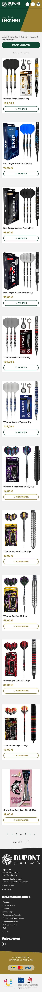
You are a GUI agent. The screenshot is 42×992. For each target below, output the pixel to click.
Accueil (4, 17)
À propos (6, 902)
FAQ (4, 928)
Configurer (22, 497)
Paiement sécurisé (9, 905)
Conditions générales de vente (13, 918)
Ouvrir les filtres (21, 45)
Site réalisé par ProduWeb (21, 960)
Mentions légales (8, 912)
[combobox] (22, 842)
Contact (6, 931)
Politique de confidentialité (12, 915)
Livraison (6, 908)
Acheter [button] (22, 109)
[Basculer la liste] (27, 842)
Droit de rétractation (10, 922)
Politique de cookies (10, 925)
